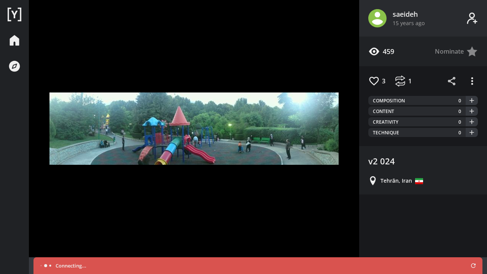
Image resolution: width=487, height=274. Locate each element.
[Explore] (14, 66)
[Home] (14, 14)
